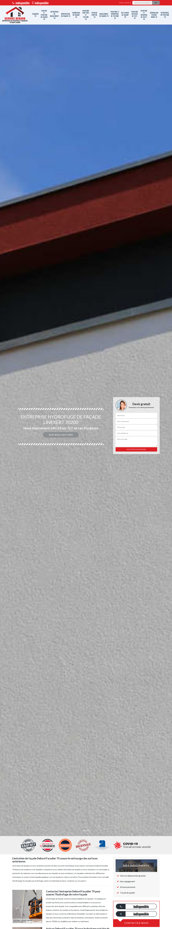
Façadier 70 (35, 15)
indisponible (22, 3)
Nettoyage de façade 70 (125, 14)
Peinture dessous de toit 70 (134, 14)
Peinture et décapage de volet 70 (144, 15)
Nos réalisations (61, 434)
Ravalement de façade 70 (103, 15)
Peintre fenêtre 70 (94, 14)
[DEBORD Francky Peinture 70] (15, 15)
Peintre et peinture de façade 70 (44, 15)
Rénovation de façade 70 (65, 15)
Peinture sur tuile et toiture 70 (85, 15)
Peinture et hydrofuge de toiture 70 (115, 14)
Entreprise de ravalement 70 (54, 14)
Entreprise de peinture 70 (165, 14)
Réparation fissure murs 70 (154, 14)
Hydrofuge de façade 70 (76, 14)
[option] (86, 464)
